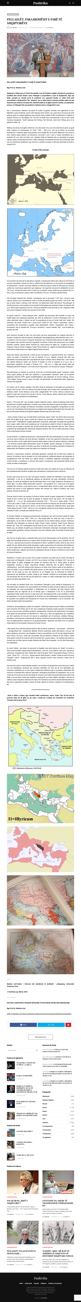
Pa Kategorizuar (47, 1126)
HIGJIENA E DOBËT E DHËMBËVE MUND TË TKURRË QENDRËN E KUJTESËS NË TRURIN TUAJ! (26, 1089)
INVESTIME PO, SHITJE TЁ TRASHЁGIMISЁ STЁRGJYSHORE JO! (57, 1203)
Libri (43, 1119)
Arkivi (21, 1283)
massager (45, 1071)
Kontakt (36, 1283)
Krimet (44, 1111)
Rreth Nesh (28, 1283)
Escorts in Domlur (47, 1049)
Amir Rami (44, 1298)
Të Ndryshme (46, 1133)
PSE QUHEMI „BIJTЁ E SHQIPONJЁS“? (17, 1201)
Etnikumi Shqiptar (13, 14)
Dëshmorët (45, 1096)
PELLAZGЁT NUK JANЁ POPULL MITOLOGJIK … (21, 1252)
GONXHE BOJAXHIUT (24, 1131)
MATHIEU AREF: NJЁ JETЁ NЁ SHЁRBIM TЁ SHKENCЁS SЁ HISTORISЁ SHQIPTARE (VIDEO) (57, 1253)
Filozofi (44, 1104)
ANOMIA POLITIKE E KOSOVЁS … (24, 1143)
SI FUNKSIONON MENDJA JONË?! (25, 1102)
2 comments (66, 1216)
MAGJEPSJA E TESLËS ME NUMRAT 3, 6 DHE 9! (25, 1064)
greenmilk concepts (48, 1057)
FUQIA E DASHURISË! (24, 1076)
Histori (44, 1107)
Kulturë (44, 1115)
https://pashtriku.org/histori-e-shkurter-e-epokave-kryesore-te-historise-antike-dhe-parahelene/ (39, 1014)
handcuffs (45, 1081)
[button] (8, 3)
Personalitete (46, 1130)
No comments (49, 27)
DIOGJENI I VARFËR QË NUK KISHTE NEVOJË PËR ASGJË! (26, 1114)
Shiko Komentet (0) (40, 1037)
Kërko (36, 1050)
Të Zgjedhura (46, 1137)
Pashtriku (40, 3)
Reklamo (43, 1283)
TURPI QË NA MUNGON (25, 1155)
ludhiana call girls (47, 1064)
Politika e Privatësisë (55, 1283)
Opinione (45, 1122)
